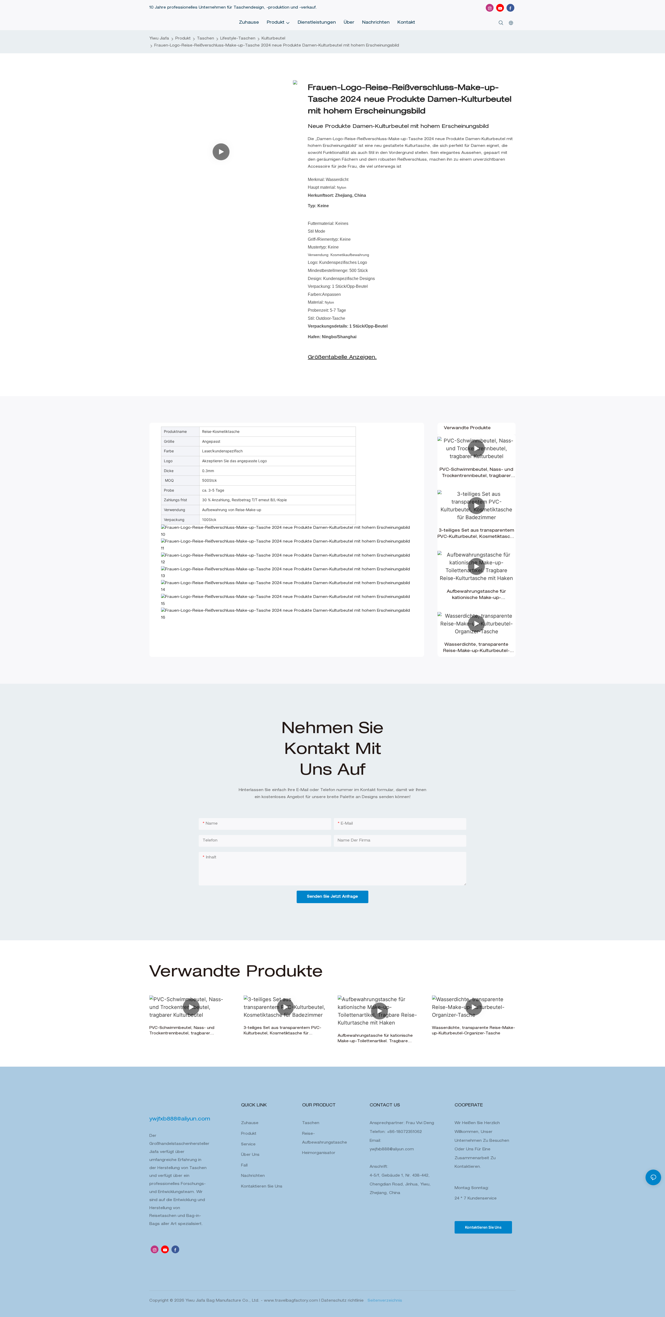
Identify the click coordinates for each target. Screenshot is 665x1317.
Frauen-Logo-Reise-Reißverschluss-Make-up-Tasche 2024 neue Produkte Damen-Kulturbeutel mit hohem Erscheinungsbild (276, 46)
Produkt (183, 39)
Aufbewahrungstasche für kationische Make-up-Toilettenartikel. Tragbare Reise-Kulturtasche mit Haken (476, 595)
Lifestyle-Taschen (237, 39)
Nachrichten (253, 1176)
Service (248, 1144)
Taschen (205, 39)
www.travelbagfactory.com (291, 1301)
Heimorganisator (318, 1153)
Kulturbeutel (273, 39)
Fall (244, 1166)
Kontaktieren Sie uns (261, 1187)
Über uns (250, 1155)
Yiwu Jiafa (159, 39)
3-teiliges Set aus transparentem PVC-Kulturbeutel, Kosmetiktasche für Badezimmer (476, 534)
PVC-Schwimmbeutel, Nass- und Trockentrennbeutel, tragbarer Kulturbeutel (476, 473)
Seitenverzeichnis (384, 1301)
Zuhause (249, 1123)
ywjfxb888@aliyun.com (392, 1149)
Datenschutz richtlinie (343, 1301)
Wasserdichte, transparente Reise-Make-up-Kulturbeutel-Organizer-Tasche (476, 648)
